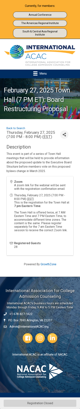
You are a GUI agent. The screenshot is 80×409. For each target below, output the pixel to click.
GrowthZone (48, 264)
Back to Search (16, 128)
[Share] (64, 134)
